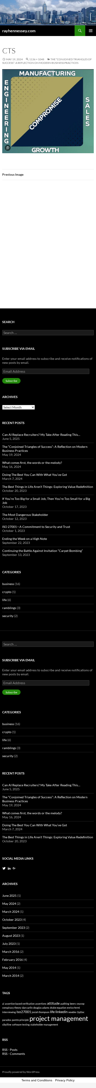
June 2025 (9, 895)
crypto (6, 592)
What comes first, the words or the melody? (32, 463)
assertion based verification (20, 1003)
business (8, 584)
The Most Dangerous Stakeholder (25, 515)
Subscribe (11, 380)
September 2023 (13, 927)
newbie (72, 1012)
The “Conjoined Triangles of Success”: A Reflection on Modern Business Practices (47, 61)
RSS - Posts (9, 1050)
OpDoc (80, 1012)
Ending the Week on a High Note (24, 539)
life (4, 600)
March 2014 (10, 975)
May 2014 (9, 967)
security (7, 616)
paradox (6, 1019)
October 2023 (12, 919)
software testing (21, 1024)
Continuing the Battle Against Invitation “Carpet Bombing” (42, 551)
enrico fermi (73, 1007)
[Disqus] (48, 246)
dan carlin (27, 1007)
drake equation (58, 1007)
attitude (53, 1003)
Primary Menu (90, 30)
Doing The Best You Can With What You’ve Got (34, 475)
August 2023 (11, 935)
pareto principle (20, 1019)
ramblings (9, 608)
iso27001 (24, 1012)
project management (58, 1018)
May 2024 (9, 903)
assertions (40, 1003)
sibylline (6, 1024)
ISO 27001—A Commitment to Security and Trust (36, 527)
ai (3, 1003)
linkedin (61, 1012)
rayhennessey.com (18, 30)
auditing (64, 1003)
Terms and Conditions (36, 1080)
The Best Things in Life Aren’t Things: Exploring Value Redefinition (47, 487)
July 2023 (9, 943)
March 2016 (10, 951)
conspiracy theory (11, 1007)
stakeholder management (44, 1024)
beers (73, 1003)
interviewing (9, 1012)
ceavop (80, 1003)
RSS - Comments (13, 1054)
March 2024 (10, 911)
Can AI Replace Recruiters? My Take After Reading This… (41, 434)
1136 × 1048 (36, 59)
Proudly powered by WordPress (21, 1072)
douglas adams (41, 1007)
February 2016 (12, 959)
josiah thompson (40, 1012)
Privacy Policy (65, 1080)
